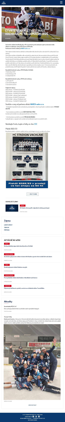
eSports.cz (42, 418)
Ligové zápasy (8, 225)
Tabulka (6, 227)
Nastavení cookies (32, 420)
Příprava (6, 230)
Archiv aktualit (32, 405)
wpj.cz (29, 418)
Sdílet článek (33, 194)
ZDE (35, 124)
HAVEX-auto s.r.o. (26, 48)
